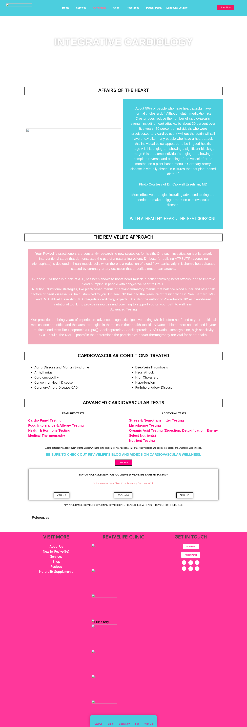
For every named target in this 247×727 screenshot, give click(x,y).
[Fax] (137, 719)
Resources (133, 8)
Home (65, 8)
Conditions (99, 8)
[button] (225, 7)
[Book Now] (124, 719)
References (40, 517)
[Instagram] (184, 568)
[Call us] (98, 719)
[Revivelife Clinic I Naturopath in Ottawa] (19, 7)
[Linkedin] (190, 568)
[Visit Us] (148, 719)
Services (81, 8)
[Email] (111, 719)
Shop (116, 8)
